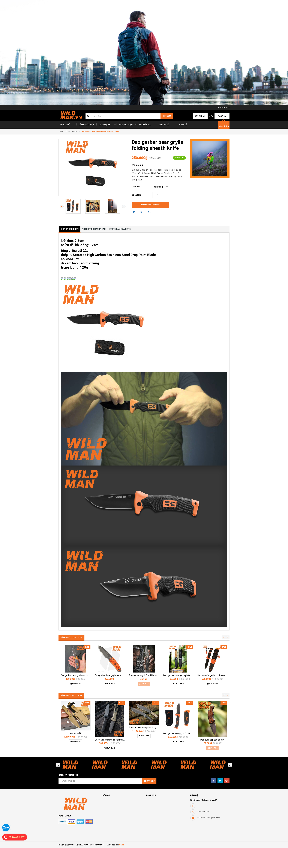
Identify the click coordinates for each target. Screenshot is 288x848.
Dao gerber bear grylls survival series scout (81, 675)
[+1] (149, 212)
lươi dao (136, 187)
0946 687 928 (203, 812)
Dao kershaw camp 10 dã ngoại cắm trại (148, 727)
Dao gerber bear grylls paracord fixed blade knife (118, 675)
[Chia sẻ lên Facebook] (134, 212)
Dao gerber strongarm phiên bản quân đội (183, 675)
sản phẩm (224, 126)
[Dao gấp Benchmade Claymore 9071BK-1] (110, 719)
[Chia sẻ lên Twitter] (142, 212)
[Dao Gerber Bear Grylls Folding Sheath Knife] (178, 716)
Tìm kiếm (167, 116)
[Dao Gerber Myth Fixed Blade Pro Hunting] (144, 659)
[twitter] (220, 780)
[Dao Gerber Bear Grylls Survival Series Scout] (75, 659)
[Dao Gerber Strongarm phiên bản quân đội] (178, 659)
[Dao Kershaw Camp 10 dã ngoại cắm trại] (144, 713)
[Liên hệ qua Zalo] (6, 827)
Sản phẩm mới (86, 125)
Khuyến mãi (145, 125)
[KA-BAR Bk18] (75, 715)
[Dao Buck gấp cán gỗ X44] (212, 719)
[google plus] (227, 780)
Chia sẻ (183, 125)
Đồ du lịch (104, 125)
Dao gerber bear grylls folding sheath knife (183, 733)
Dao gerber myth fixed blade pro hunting (148, 675)
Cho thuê (164, 125)
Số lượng (136, 195)
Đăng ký (222, 116)
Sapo (121, 845)
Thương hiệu (126, 125)
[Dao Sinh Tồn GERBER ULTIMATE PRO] (212, 659)
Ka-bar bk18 (75, 733)
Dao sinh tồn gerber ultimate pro (213, 675)
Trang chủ (64, 125)
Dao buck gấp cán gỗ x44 (212, 740)
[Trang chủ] (70, 115)
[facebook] (213, 780)
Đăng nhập (200, 116)
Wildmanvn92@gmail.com (208, 818)
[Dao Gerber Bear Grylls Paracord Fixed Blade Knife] (110, 659)
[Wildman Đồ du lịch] (78, 803)
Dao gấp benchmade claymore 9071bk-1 (114, 740)
